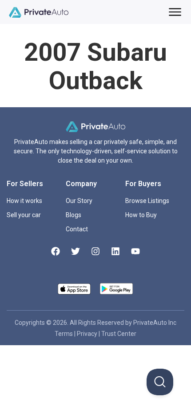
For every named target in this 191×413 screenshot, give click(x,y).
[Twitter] (75, 251)
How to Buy (141, 214)
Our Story (79, 200)
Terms (64, 333)
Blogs (73, 214)
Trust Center (118, 333)
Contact (77, 229)
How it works (24, 200)
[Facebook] (55, 251)
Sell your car (24, 214)
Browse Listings (147, 200)
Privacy (88, 333)
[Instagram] (95, 251)
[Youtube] (135, 251)
